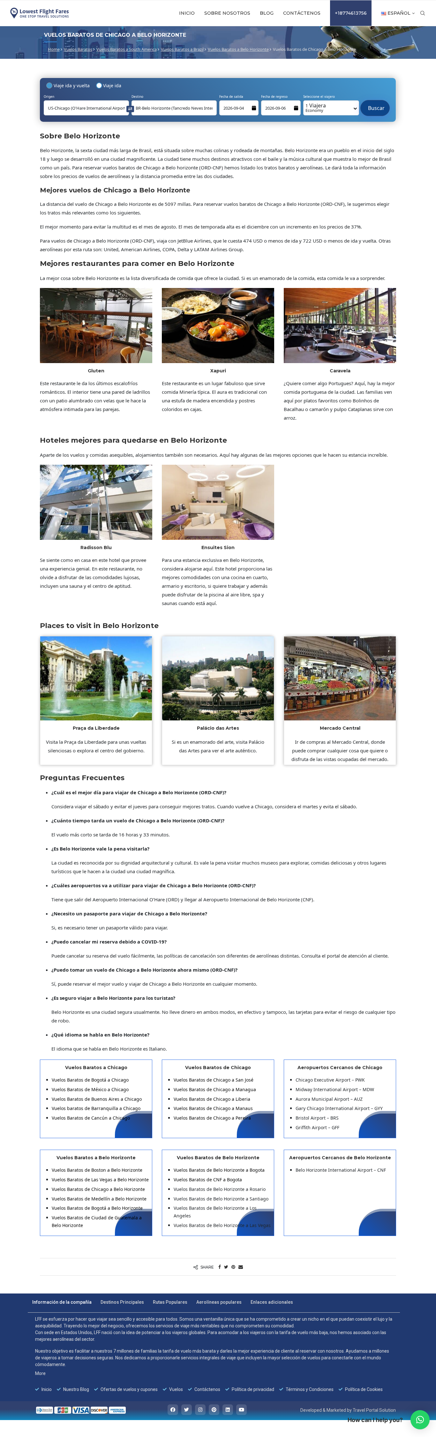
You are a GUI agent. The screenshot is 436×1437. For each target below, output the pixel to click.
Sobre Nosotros (227, 13)
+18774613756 (351, 13)
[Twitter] (186, 1409)
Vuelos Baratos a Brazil (182, 49)
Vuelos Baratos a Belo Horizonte (238, 49)
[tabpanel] (214, 1354)
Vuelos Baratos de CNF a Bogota (208, 1180)
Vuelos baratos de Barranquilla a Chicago (96, 1108)
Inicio (187, 13)
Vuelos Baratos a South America (126, 49)
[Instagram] (200, 1409)
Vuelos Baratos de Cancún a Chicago (91, 1118)
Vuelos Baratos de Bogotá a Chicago (90, 1080)
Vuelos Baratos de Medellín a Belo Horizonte (99, 1199)
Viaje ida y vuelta (72, 85)
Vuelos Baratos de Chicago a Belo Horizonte (98, 1189)
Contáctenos (301, 13)
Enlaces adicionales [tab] (272, 1302)
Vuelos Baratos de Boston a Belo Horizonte (97, 1170)
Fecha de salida (231, 96)
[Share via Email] (240, 1266)
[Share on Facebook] (219, 1266)
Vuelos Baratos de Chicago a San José (214, 1080)
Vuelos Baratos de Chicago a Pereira (212, 1118)
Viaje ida (112, 85)
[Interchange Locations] (130, 108)
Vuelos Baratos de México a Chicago (90, 1089)
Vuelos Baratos (78, 49)
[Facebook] (173, 1409)
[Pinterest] (214, 1409)
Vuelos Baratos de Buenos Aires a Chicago (97, 1099)
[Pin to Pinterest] (233, 1266)
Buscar (375, 104)
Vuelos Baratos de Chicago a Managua (215, 1089)
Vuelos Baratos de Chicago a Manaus (213, 1108)
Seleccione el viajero (319, 96)
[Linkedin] (227, 1409)
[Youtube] (241, 1409)
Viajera (315, 107)
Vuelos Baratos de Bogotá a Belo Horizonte (97, 1208)
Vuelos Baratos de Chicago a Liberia (212, 1099)
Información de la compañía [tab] (62, 1302)
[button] (420, 1419)
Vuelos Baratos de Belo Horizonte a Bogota (219, 1170)
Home (54, 49)
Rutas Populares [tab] (170, 1302)
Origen (49, 96)
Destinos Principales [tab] (122, 1302)
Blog (267, 13)
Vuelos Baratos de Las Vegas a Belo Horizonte (100, 1180)
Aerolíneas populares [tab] (219, 1302)
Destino (137, 96)
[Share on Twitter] (226, 1266)
